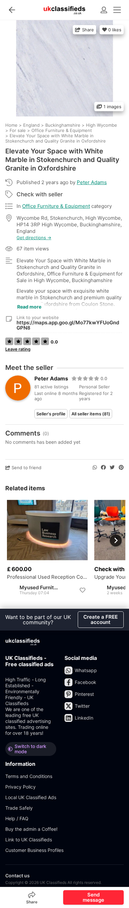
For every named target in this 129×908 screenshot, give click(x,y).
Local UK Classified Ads (30, 797)
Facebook (85, 682)
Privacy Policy (20, 787)
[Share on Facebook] (103, 467)
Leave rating (17, 349)
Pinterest (84, 694)
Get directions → (34, 237)
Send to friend (25, 467)
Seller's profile (50, 413)
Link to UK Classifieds (28, 839)
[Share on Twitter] (112, 467)
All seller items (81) (90, 413)
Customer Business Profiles (34, 850)
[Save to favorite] (82, 590)
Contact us (17, 875)
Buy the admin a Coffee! (31, 829)
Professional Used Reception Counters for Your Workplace (47, 577)
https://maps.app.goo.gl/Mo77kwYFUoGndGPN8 (68, 325)
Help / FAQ (16, 818)
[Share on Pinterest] (121, 467)
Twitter (82, 706)
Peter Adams (92, 182)
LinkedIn (84, 718)
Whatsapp (86, 670)
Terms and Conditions (28, 776)
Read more (29, 306)
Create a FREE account (100, 619)
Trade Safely (19, 808)
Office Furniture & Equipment (56, 206)
